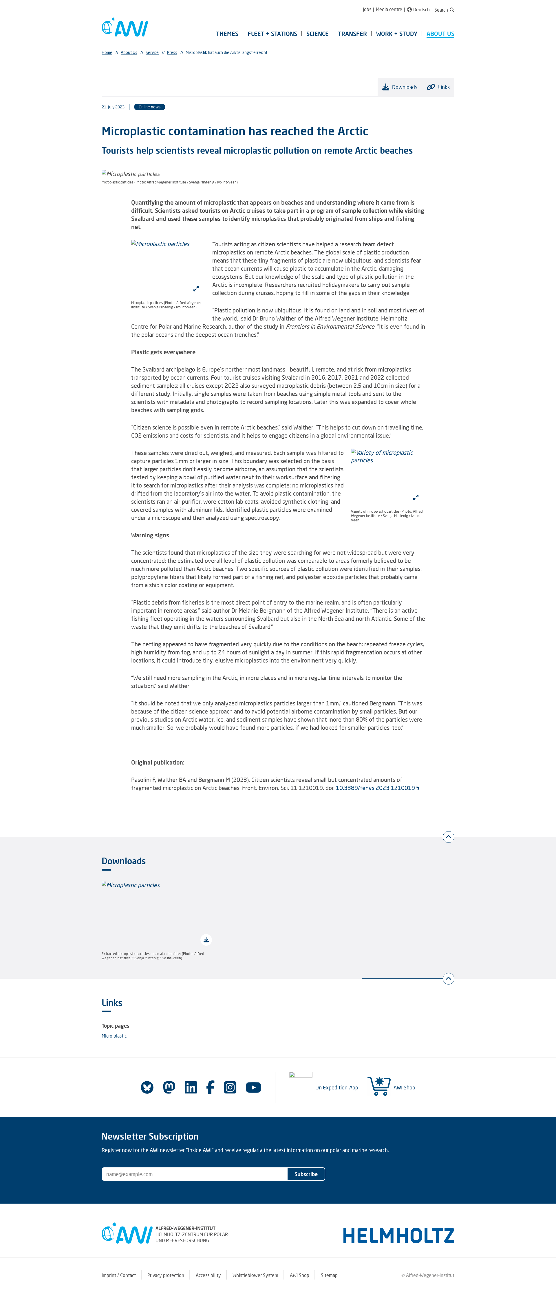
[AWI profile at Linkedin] (191, 1087)
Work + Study (396, 34)
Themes (227, 34)
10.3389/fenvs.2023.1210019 (375, 787)
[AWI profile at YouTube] (253, 1087)
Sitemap (329, 1275)
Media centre (389, 9)
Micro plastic (114, 1035)
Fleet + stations (272, 34)
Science (317, 34)
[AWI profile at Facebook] (210, 1087)
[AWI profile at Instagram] (230, 1087)
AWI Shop (404, 1087)
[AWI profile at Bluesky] (147, 1087)
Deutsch (421, 9)
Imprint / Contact (119, 1275)
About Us (440, 34)
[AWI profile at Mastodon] (169, 1087)
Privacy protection (165, 1275)
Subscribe (306, 1174)
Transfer (352, 34)
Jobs (367, 9)
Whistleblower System (255, 1275)
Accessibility (208, 1275)
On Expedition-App (336, 1087)
